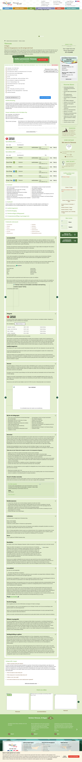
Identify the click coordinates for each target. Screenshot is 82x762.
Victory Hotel (32, 268)
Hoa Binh (32, 273)
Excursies (8, 231)
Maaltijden (34, 226)
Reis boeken (55, 65)
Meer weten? (64, 742)
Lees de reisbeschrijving (31, 131)
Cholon (19, 128)
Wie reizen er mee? (27, 746)
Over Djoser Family (44, 5)
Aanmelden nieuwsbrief (66, 747)
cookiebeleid (49, 758)
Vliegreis (8, 226)
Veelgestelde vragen (46, 746)
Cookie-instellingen (64, 756)
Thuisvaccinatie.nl (26, 587)
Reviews (49, 65)
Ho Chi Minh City (21, 121)
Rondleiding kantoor (28, 747)
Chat (15, 748)
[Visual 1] (39, 36)
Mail (12, 748)
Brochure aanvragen (56, 1)
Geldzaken (34, 224)
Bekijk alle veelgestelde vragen (31, 683)
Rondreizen (43, 1)
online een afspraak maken (31, 590)
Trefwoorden (45, 747)
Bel (10, 748)
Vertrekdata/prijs (18, 65)
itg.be (42, 594)
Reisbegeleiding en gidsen (36, 233)
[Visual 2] (41, 36)
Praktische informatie (29, 65)
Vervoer (8, 227)
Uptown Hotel (33, 271)
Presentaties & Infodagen (57, 2)
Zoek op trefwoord (46, 744)
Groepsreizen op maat (45, 4)
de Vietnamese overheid (34, 507)
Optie (51, 147)
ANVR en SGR (45, 749)
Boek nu (55, 147)
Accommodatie (9, 224)
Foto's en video (42, 65)
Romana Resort (33, 269)
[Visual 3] (43, 36)
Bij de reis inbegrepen (11, 229)
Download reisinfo (45, 97)
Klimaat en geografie (35, 231)
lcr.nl (39, 594)
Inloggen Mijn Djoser (70, 1)
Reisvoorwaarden (46, 750)
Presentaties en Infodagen (66, 746)
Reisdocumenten (10, 233)
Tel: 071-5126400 (70, 2)
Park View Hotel (33, 272)
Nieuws (25, 749)
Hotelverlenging (35, 229)
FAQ (37, 65)
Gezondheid (34, 227)
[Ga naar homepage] (12, 3)
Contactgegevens (56, 4)
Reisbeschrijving (9, 65)
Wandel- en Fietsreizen (45, 2)
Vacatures (26, 750)
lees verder (33, 730)
